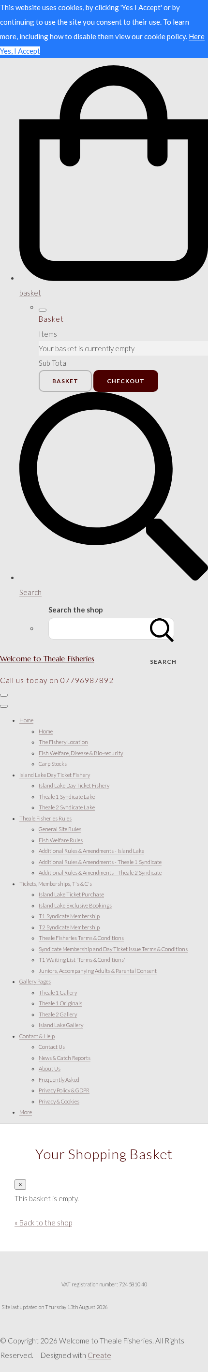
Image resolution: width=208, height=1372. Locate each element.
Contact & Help (37, 1036)
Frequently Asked (59, 1079)
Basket (65, 381)
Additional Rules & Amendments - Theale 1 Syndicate (100, 862)
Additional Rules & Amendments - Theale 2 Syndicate (100, 872)
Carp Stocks (53, 764)
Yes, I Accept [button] (20, 50)
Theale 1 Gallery (58, 992)
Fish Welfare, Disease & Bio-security (81, 753)
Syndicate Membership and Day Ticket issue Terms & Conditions (113, 949)
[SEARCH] (162, 629)
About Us (49, 1068)
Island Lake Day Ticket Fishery (54, 775)
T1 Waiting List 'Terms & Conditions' (82, 959)
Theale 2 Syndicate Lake (67, 807)
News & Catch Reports (64, 1058)
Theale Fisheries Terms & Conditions (81, 938)
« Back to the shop (43, 1222)
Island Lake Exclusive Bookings (75, 905)
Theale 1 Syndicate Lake (67, 796)
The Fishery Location (63, 742)
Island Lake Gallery (61, 1025)
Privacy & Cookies (59, 1101)
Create (99, 1355)
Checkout (126, 381)
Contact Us (52, 1047)
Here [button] (197, 36)
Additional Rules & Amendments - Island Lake (91, 851)
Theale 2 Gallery (58, 1014)
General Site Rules (60, 829)
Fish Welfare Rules (61, 840)
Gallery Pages (35, 981)
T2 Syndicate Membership (69, 927)
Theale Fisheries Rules (45, 818)
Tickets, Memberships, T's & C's (55, 883)
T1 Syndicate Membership (69, 916)
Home (26, 720)
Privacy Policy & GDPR (64, 1090)
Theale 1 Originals (60, 1003)
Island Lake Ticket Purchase (71, 894)
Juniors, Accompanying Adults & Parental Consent (98, 971)
